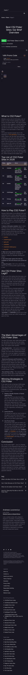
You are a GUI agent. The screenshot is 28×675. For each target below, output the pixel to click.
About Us (5, 571)
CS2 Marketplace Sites (10, 658)
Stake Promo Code (9, 607)
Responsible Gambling (8, 588)
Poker (7, 17)
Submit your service (8, 576)
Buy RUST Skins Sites (10, 653)
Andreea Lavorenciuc (11, 46)
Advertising (6, 590)
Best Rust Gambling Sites (10, 642)
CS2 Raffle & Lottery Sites (11, 646)
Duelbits (6, 237)
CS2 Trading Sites (9, 661)
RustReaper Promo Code (10, 612)
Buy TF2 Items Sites (9, 665)
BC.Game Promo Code (10, 609)
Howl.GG (6, 249)
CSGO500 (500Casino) (10, 247)
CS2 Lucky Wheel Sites (10, 644)
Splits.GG (6, 242)
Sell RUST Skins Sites (10, 651)
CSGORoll (6, 244)
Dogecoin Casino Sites (10, 663)
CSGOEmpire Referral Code (11, 602)
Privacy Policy (6, 583)
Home (3, 17)
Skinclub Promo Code (10, 622)
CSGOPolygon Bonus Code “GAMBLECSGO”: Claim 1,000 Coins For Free (14, 616)
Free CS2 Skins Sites (9, 656)
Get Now (25, 168)
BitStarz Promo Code (9, 629)
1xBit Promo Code (10, 55)
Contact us (6, 574)
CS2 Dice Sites (8, 668)
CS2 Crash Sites (8, 670)
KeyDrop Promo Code (10, 620)
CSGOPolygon (7, 239)
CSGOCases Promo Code (10, 625)
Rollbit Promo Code (9, 627)
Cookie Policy (6, 585)
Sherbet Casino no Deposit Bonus (11, 514)
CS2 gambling (13, 134)
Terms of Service (7, 578)
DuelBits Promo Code (10, 605)
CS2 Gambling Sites (9, 639)
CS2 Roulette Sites (9, 649)
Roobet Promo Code (9, 632)
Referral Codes (6, 592)
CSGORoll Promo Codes (10, 600)
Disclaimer (5, 581)
